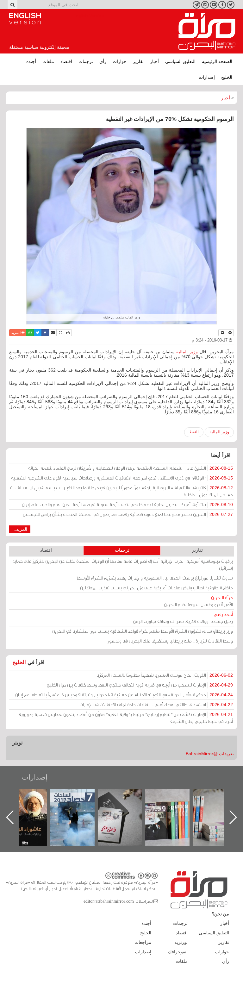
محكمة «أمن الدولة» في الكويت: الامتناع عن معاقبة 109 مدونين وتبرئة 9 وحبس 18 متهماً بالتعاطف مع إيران (124, 694)
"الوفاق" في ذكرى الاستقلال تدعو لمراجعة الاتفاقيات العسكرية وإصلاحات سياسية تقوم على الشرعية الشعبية (122, 477)
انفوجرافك (178, 951)
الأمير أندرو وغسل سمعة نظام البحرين (198, 601)
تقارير (138, 61)
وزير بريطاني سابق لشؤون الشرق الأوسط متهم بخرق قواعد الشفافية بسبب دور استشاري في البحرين (142, 631)
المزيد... (19, 529)
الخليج (226, 77)
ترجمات (85, 61)
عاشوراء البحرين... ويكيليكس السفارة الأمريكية (79, 803)
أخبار (154, 61)
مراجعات (142, 942)
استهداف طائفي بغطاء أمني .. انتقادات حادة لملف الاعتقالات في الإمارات (156, 704)
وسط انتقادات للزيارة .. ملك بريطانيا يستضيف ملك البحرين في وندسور (170, 640)
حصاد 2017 (126, 795)
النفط (194, 432)
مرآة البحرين (206, 31)
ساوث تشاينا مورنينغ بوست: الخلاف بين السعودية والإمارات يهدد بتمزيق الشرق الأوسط (155, 577)
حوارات (120, 61)
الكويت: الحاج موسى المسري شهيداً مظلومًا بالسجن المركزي (165, 675)
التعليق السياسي (180, 61)
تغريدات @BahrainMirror (210, 753)
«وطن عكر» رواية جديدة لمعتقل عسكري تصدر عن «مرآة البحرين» (174, 807)
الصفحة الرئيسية (217, 61)
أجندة (31, 61)
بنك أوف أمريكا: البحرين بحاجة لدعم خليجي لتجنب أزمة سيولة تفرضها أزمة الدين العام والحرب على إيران (127, 504)
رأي (102, 61)
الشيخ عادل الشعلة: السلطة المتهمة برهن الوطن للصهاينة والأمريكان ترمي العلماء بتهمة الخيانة (130, 468)
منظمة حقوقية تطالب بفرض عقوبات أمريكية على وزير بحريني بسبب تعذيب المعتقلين (156, 587)
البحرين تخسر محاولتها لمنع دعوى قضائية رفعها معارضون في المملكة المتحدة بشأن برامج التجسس (128, 514)
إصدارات (207, 77)
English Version (25, 18)
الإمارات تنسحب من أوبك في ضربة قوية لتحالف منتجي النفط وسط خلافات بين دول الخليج (140, 684)
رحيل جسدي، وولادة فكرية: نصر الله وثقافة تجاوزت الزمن (183, 617)
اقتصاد (66, 61)
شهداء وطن (31, 795)
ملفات (48, 61)
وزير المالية (187, 351)
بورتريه (181, 942)
